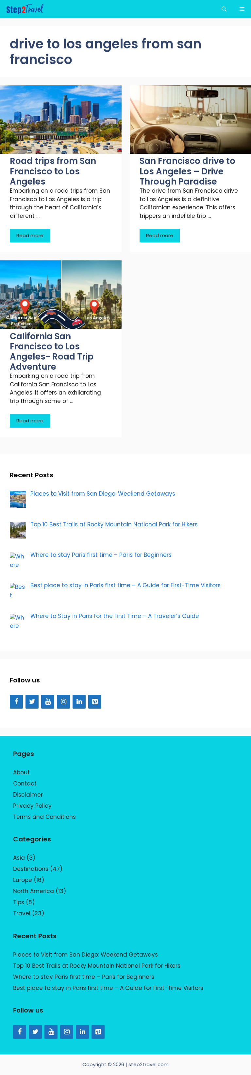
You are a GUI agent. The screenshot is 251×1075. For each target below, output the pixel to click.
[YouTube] (47, 702)
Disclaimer (28, 795)
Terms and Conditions (44, 817)
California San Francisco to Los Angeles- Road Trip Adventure (51, 351)
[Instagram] (63, 702)
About (21, 772)
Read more (29, 235)
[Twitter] (32, 702)
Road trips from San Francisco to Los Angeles (53, 171)
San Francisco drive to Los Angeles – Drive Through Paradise (187, 171)
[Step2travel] (24, 9)
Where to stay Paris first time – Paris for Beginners (83, 977)
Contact (25, 783)
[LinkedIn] (79, 702)
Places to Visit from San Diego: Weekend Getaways (85, 955)
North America (33, 891)
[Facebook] (16, 702)
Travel (21, 913)
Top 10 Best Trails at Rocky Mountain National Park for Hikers (96, 966)
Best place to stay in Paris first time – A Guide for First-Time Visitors (108, 988)
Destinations (30, 869)
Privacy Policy (32, 806)
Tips (18, 902)
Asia (19, 858)
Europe (22, 880)
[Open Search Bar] (224, 9)
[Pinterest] (94, 702)
